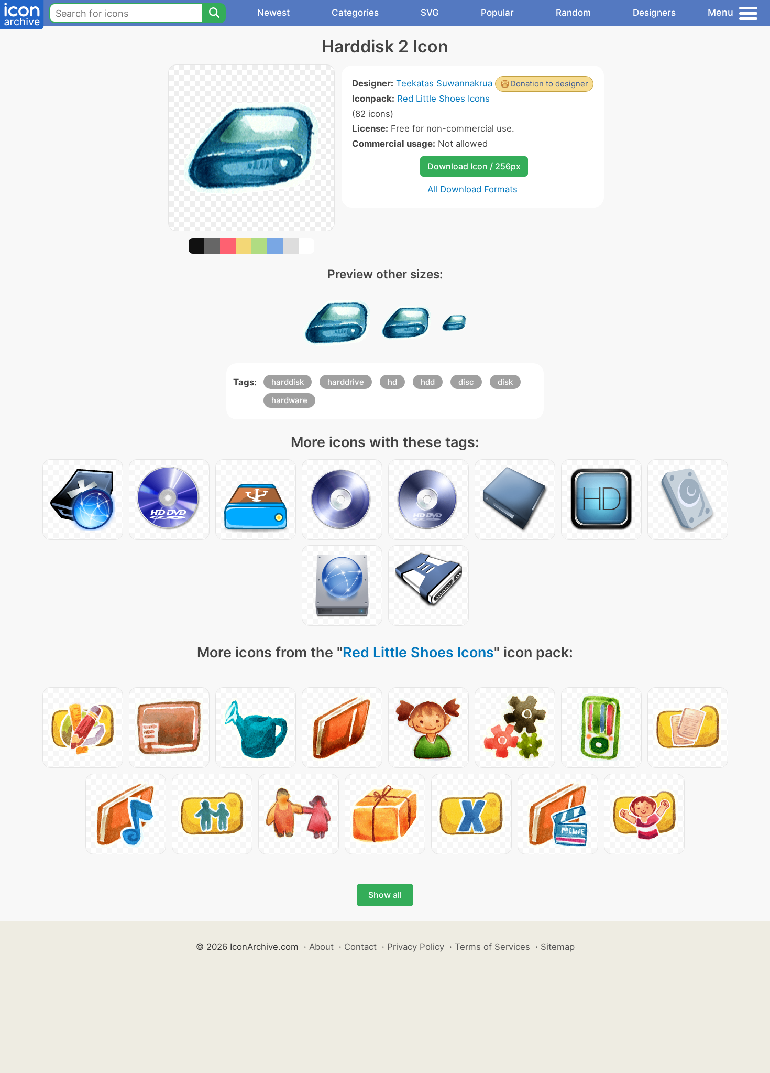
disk (505, 382)
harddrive (345, 382)
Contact (360, 946)
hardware (289, 400)
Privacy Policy (415, 946)
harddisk (287, 382)
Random (573, 12)
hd (392, 382)
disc (466, 382)
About (321, 946)
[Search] (214, 13)
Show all (385, 895)
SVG (430, 12)
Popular (497, 12)
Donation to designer (549, 84)
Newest (273, 12)
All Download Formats (472, 189)
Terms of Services (492, 946)
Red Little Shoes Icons (443, 98)
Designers (654, 12)
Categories (355, 12)
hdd (428, 382)
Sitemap (558, 946)
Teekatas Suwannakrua (444, 83)
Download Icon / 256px (474, 166)
